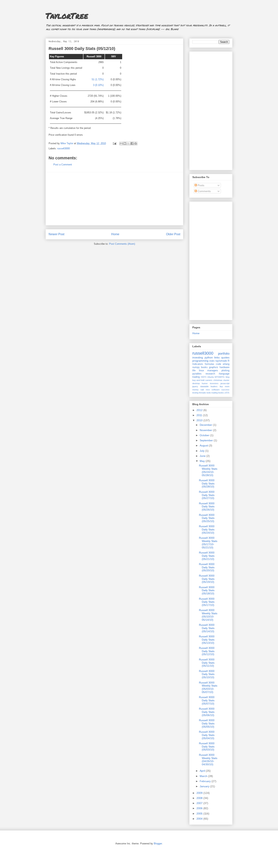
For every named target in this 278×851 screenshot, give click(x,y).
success (225, 390)
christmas (217, 380)
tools (209, 393)
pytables (197, 373)
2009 (199, 792)
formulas (209, 364)
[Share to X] (128, 143)
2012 (199, 410)
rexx (208, 390)
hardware (224, 367)
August (204, 445)
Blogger (158, 843)
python (209, 357)
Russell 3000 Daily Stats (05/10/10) (206, 674)
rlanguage (224, 373)
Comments (204, 191)
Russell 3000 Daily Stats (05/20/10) (206, 567)
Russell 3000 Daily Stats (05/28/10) (206, 483)
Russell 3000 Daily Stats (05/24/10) (206, 529)
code (218, 364)
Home (115, 234)
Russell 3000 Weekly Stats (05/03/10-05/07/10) (208, 687)
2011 (199, 415)
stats (212, 361)
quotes (225, 357)
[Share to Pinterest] (135, 143)
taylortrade (221, 361)
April (203, 770)
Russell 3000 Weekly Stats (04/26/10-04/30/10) (208, 759)
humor (205, 383)
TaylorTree (67, 15)
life (194, 370)
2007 (199, 803)
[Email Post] (114, 143)
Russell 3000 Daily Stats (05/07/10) (206, 700)
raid (202, 390)
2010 (199, 420)
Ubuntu (210, 377)
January (205, 786)
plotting (225, 370)
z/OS (226, 393)
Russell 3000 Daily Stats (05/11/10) (206, 662)
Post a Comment (62, 164)
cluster (226, 380)
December (206, 424)
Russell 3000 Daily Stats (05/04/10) (206, 735)
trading (196, 377)
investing (197, 357)
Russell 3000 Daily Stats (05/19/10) (206, 579)
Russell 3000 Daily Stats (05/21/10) (206, 556)
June (203, 455)
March (204, 776)
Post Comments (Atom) (122, 243)
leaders (214, 386)
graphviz (213, 367)
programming (200, 360)
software (216, 390)
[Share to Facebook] (132, 143)
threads (202, 393)
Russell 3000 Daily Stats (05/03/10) (206, 746)
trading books (217, 393)
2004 (199, 818)
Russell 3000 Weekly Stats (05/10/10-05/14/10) (208, 615)
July (202, 450)
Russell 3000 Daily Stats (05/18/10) (206, 590)
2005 (199, 813)
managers (212, 370)
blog (227, 377)
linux (201, 370)
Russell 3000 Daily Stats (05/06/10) (206, 712)
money (195, 390)
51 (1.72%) (98, 79)
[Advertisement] (114, 198)
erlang (226, 364)
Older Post (173, 234)
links (217, 357)
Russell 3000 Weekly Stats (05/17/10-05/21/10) (208, 542)
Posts (200, 185)
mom (227, 386)
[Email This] (121, 143)
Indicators (197, 364)
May (203, 460)
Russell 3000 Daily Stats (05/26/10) (206, 506)
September (207, 440)
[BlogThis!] (125, 143)
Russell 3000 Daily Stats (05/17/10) (206, 602)
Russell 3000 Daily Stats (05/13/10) (206, 639)
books (204, 367)
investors (214, 383)
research (210, 373)
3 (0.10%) (98, 85)
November (206, 430)
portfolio (223, 353)
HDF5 (203, 377)
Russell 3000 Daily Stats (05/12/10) (206, 651)
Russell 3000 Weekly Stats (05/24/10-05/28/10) (208, 470)
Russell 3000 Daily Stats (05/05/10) (206, 723)
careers (208, 380)
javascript (225, 383)
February (205, 781)
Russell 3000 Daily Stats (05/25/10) (206, 518)
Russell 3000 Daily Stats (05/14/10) (206, 628)
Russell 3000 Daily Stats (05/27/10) (206, 495)
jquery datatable (200, 386)
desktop (196, 383)
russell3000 (63, 148)
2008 (199, 798)
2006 (199, 808)
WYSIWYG (220, 377)
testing (195, 393)
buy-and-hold (198, 380)
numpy (196, 367)
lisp (221, 386)
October (205, 435)
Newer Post (56, 234)
